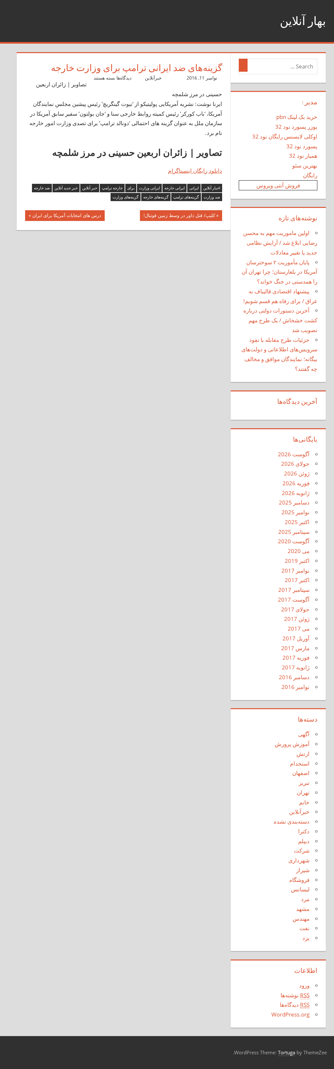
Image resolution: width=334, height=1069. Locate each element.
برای (130, 188)
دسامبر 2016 (294, 677)
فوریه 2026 (296, 483)
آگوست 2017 (294, 599)
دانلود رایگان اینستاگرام (195, 170)
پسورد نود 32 (301, 146)
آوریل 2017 (296, 638)
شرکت (302, 850)
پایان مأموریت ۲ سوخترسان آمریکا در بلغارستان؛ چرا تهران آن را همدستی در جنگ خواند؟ (279, 272)
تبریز (304, 782)
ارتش (303, 753)
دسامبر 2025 (294, 502)
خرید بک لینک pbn (296, 117)
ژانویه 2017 (296, 667)
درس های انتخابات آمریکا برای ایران (66, 216)
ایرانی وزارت (149, 188)
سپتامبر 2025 (294, 531)
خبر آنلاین (89, 188)
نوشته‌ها (295, 995)
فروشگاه (299, 880)
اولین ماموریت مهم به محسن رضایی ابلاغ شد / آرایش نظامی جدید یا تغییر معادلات (280, 242)
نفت (304, 928)
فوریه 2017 (296, 657)
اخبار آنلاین (211, 188)
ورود (304, 985)
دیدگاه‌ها (295, 1004)
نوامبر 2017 (295, 570)
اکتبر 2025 (297, 522)
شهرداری (299, 860)
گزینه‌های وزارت (126, 197)
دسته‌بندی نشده (292, 821)
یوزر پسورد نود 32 (296, 126)
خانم (304, 802)
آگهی (304, 734)
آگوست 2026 (294, 454)
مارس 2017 (295, 648)
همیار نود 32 (303, 155)
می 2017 (299, 628)
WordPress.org (290, 1014)
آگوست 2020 (294, 541)
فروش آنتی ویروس (278, 185)
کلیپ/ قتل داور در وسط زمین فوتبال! (179, 216)
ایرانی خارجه (174, 188)
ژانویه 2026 (296, 493)
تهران (303, 792)
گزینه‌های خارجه (156, 197)
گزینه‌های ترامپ (186, 197)
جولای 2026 (295, 463)
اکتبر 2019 (297, 560)
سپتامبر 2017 (294, 589)
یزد (306, 938)
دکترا (304, 831)
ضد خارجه (42, 188)
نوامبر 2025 (295, 512)
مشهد (303, 909)
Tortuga (286, 1052)
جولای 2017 (295, 609)
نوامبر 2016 (295, 687)
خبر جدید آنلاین (66, 188)
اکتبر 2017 (297, 580)
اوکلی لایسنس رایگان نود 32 (284, 136)
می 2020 (299, 551)
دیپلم (304, 841)
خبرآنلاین (153, 78)
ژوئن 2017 (297, 618)
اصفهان (301, 773)
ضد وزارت (212, 197)
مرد (305, 899)
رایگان (310, 175)
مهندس (301, 918)
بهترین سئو (304, 165)
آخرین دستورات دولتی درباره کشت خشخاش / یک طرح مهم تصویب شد (280, 320)
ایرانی (194, 188)
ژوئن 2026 (297, 473)
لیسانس (300, 889)
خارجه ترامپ (112, 188)
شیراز (303, 870)
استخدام (300, 763)
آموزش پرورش (292, 744)
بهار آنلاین (303, 21)
